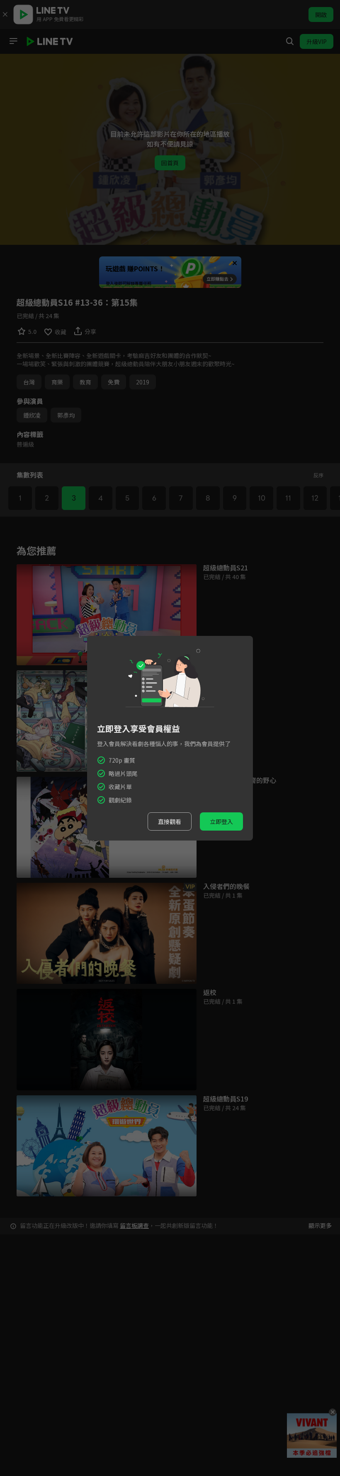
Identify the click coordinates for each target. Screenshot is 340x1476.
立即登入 (221, 821)
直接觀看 (169, 821)
